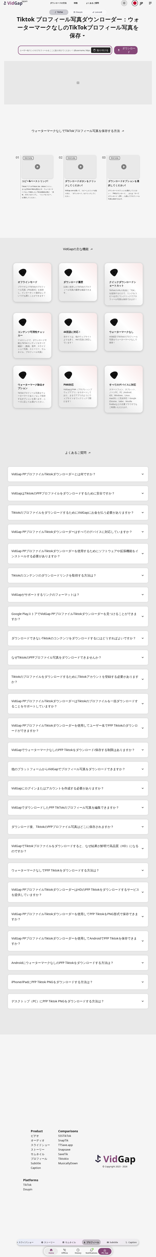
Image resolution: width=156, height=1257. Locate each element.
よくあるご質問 (92, 3)
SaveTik (63, 1154)
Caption (36, 1168)
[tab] (24, 1242)
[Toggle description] (84, 35)
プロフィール (39, 1158)
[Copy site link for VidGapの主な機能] (91, 249)
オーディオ (37, 1140)
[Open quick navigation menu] (150, 3)
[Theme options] (124, 3)
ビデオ (35, 1136)
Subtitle (36, 1163)
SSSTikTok (64, 1136)
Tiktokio (63, 1158)
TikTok (27, 1185)
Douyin (27, 1189)
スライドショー (40, 1145)
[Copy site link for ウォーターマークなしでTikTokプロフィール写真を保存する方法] (122, 130)
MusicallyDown (68, 1163)
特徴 (76, 3)
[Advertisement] (78, 82)
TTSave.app (65, 1145)
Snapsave (64, 1149)
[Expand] (143, 474)
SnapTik (63, 1140)
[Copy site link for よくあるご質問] (89, 452)
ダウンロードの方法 (58, 3)
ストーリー (37, 1149)
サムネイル (37, 1154)
